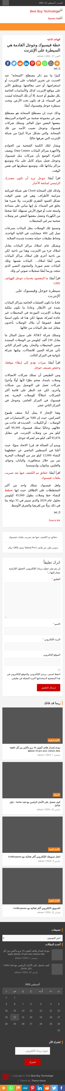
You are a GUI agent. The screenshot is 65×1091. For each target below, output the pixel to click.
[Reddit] (20, 63)
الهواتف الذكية (53, 39)
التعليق (56, 579)
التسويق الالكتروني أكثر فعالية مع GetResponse (36, 908)
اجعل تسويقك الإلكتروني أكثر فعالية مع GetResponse (34, 856)
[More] (57, 63)
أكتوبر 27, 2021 (52, 56)
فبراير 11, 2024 (53, 912)
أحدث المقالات (52, 944)
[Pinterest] (32, 63)
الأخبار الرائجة (54, 740)
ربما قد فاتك (52, 703)
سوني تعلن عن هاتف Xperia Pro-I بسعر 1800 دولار (33, 547)
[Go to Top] (5, 1077)
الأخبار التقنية (54, 849)
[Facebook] (8, 63)
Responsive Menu (5, 2)
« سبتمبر (58, 1037)
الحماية (56, 795)
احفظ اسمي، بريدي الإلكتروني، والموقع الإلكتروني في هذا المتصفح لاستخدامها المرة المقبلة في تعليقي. (33, 676)
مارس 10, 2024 (52, 809)
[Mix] (38, 63)
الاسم (56, 624)
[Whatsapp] (44, 63)
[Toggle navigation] (59, 26)
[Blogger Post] (51, 63)
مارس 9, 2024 (53, 861)
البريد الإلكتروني (51, 639)
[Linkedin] (26, 63)
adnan (40, 56)
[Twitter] (14, 63)
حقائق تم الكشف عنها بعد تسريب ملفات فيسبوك (33, 537)
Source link (54, 520)
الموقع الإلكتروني (51, 654)
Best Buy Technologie (42, 1075)
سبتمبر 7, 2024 (53, 755)
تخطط (9, 490)
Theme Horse (39, 1080)
